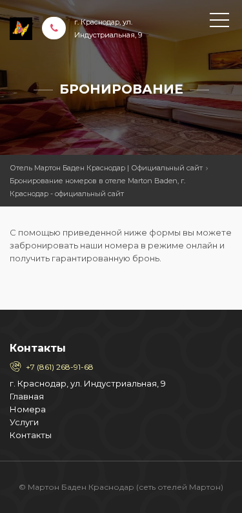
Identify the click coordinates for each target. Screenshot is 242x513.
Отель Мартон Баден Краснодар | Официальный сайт (106, 167)
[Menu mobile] (219, 22)
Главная (27, 396)
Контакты (31, 435)
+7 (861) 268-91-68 (60, 367)
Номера (28, 409)
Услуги (24, 422)
